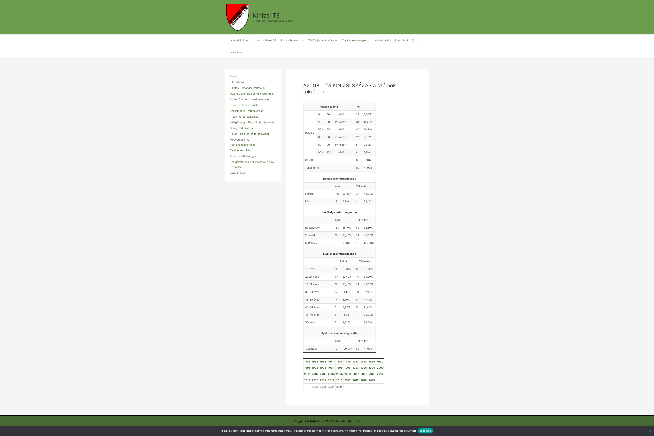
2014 (331, 380)
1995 (339, 367)
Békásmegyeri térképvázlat (246, 110)
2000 (380, 367)
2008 (364, 374)
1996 (347, 367)
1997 (356, 367)
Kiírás (233, 76)
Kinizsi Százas (239, 40)
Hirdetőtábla (382, 40)
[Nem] (649, 431)
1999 (372, 367)
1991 (307, 367)
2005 (339, 374)
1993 (323, 367)
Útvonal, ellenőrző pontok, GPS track (252, 93)
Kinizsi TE (266, 15)
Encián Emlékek (290, 40)
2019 (372, 380)
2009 (372, 374)
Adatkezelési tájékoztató (345, 421)
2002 (315, 374)
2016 (347, 380)
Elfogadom (425, 430)
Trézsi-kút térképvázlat (244, 116)
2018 (364, 380)
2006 (347, 374)
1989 (372, 361)
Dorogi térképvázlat (242, 128)
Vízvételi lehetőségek (243, 156)
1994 (331, 367)
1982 (315, 361)
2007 (356, 374)
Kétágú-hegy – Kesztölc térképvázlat (252, 122)
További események (354, 40)
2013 (323, 380)
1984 (331, 361)
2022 (315, 386)
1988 (364, 361)
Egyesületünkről (404, 40)
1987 (356, 361)
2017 (356, 380)
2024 (331, 386)
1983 (323, 361)
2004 (331, 374)
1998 (364, 367)
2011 (307, 380)
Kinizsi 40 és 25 (266, 40)
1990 (380, 361)
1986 (347, 361)
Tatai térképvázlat (240, 150)
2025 (339, 386)
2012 (315, 380)
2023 (323, 386)
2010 (380, 374)
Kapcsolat (237, 52)
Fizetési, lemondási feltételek (247, 88)
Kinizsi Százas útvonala (244, 105)
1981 (307, 361)
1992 (315, 367)
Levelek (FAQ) (238, 172)
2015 (339, 380)
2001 (307, 374)
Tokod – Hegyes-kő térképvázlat (249, 133)
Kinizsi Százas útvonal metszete (249, 99)
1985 (339, 361)
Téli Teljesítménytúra (321, 40)
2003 (323, 374)
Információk (237, 82)
